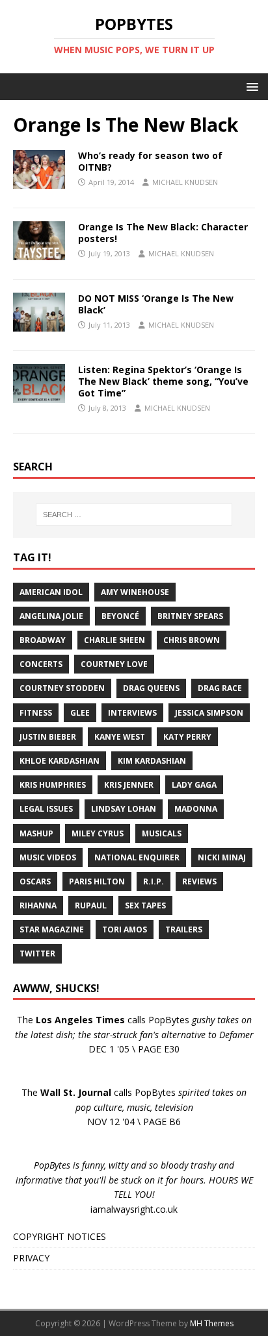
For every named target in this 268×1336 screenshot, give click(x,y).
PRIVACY (31, 1258)
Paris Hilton (97, 881)
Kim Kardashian (152, 760)
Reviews (199, 881)
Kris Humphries (53, 784)
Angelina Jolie (51, 616)
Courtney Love (114, 664)
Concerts (41, 664)
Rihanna (38, 905)
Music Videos (48, 857)
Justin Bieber (48, 736)
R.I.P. (153, 881)
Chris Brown (191, 640)
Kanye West (119, 736)
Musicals (161, 833)
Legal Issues (46, 808)
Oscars (35, 881)
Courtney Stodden (62, 688)
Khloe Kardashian (60, 760)
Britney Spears (190, 616)
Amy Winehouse (135, 592)
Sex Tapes (145, 905)
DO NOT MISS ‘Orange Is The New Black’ (156, 304)
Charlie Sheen (114, 640)
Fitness (36, 712)
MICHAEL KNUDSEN (185, 182)
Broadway (43, 640)
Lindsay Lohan (123, 808)
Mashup (36, 833)
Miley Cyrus (98, 833)
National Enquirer (137, 857)
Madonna (195, 808)
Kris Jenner (129, 784)
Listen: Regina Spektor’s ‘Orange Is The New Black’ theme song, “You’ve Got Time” (163, 381)
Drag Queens (151, 688)
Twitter (37, 953)
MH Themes (212, 1323)
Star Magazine (52, 929)
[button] (250, 86)
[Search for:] (134, 515)
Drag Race (220, 688)
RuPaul (91, 905)
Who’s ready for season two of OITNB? (150, 161)
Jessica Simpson (209, 712)
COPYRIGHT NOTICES (59, 1236)
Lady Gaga (194, 784)
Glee (80, 712)
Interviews (132, 712)
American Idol (51, 592)
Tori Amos (124, 929)
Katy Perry (187, 736)
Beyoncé (120, 616)
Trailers (183, 929)
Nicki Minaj (222, 857)
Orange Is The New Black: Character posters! (163, 233)
